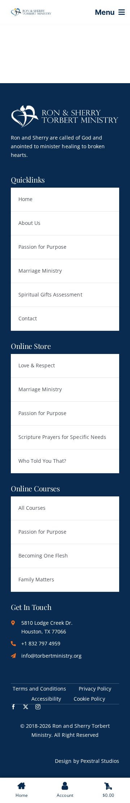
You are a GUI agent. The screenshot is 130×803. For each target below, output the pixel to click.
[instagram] (37, 706)
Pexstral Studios (100, 760)
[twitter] (25, 706)
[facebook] (13, 706)
